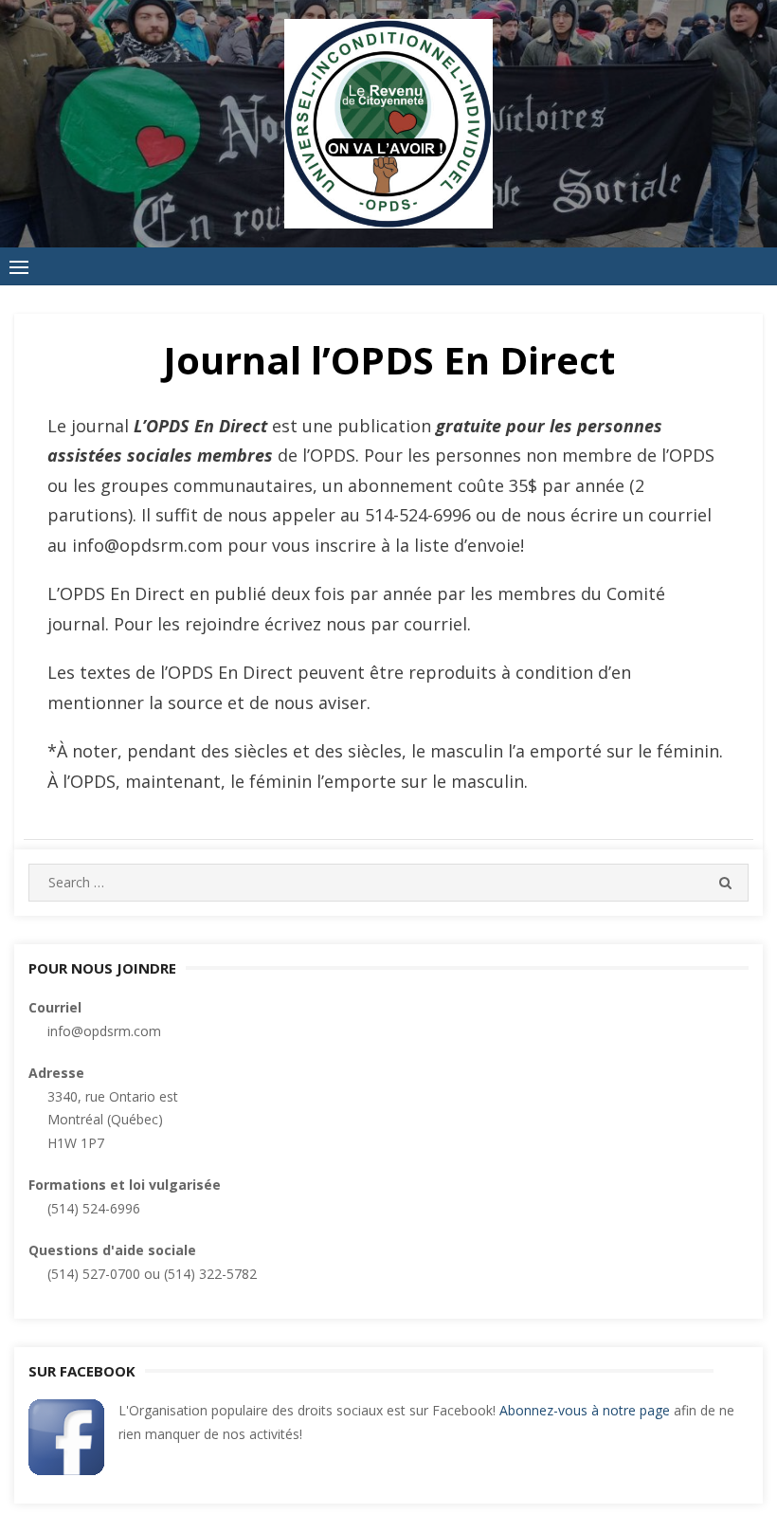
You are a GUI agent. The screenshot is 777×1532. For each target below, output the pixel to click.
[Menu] (19, 266)
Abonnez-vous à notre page (584, 1410)
